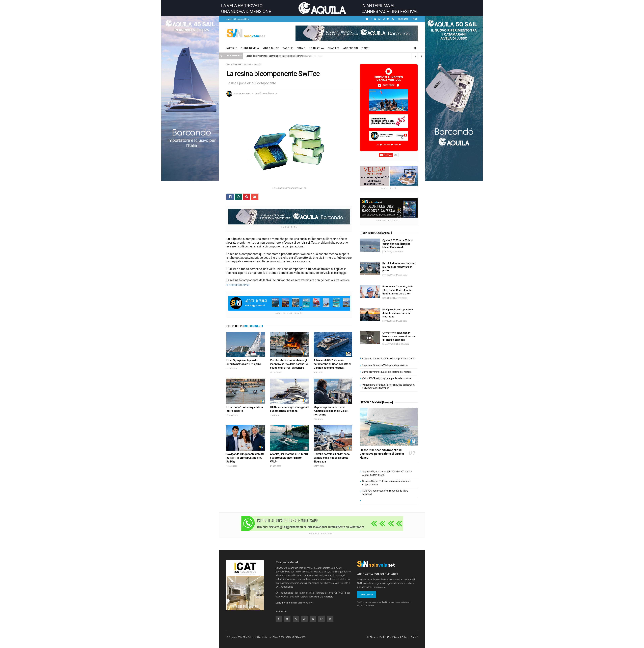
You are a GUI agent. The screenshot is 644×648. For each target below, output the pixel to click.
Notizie (247, 64)
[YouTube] (367, 19)
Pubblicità (384, 637)
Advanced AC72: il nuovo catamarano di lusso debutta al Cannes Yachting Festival (332, 364)
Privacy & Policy (399, 637)
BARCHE (288, 48)
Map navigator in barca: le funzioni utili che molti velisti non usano (331, 411)
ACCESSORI (350, 48)
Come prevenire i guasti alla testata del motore (387, 372)
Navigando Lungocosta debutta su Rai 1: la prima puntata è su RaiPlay (245, 457)
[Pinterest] (388, 19)
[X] (375, 19)
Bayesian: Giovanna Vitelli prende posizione (385, 365)
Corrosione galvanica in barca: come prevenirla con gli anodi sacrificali (398, 336)
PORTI (366, 48)
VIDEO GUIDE (271, 48)
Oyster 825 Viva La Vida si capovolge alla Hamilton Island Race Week (279, 56)
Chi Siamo (371, 637)
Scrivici (414, 637)
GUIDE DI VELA (250, 48)
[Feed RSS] (393, 19)
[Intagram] (384, 19)
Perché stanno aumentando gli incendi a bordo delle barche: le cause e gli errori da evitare (289, 364)
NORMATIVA (316, 48)
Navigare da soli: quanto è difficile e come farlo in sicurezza (397, 313)
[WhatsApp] (379, 19)
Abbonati (367, 594)
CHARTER (334, 48)
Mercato (257, 64)
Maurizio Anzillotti (323, 596)
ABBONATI (403, 19)
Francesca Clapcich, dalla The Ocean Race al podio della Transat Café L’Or (397, 290)
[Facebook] (371, 19)
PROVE (301, 48)
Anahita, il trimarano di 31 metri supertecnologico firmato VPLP (289, 457)
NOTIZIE (231, 48)
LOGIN (415, 19)
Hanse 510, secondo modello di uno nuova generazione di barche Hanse (382, 453)
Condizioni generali (286, 602)
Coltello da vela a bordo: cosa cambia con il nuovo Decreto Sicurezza (332, 457)
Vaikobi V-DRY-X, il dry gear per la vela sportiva (386, 378)
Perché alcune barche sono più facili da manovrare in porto (398, 267)
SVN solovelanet (234, 64)
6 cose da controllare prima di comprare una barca (388, 358)
